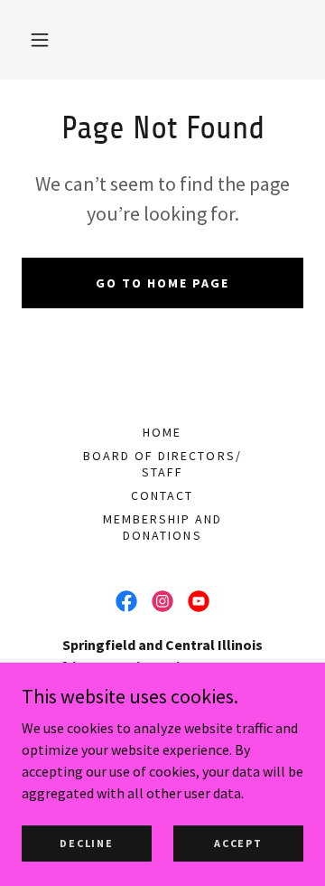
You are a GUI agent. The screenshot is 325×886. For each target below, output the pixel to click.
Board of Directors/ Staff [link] (162, 464)
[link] (126, 601)
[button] (40, 40)
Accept (238, 843)
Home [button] (162, 432)
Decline (86, 843)
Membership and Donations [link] (162, 527)
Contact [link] (162, 495)
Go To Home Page (162, 283)
